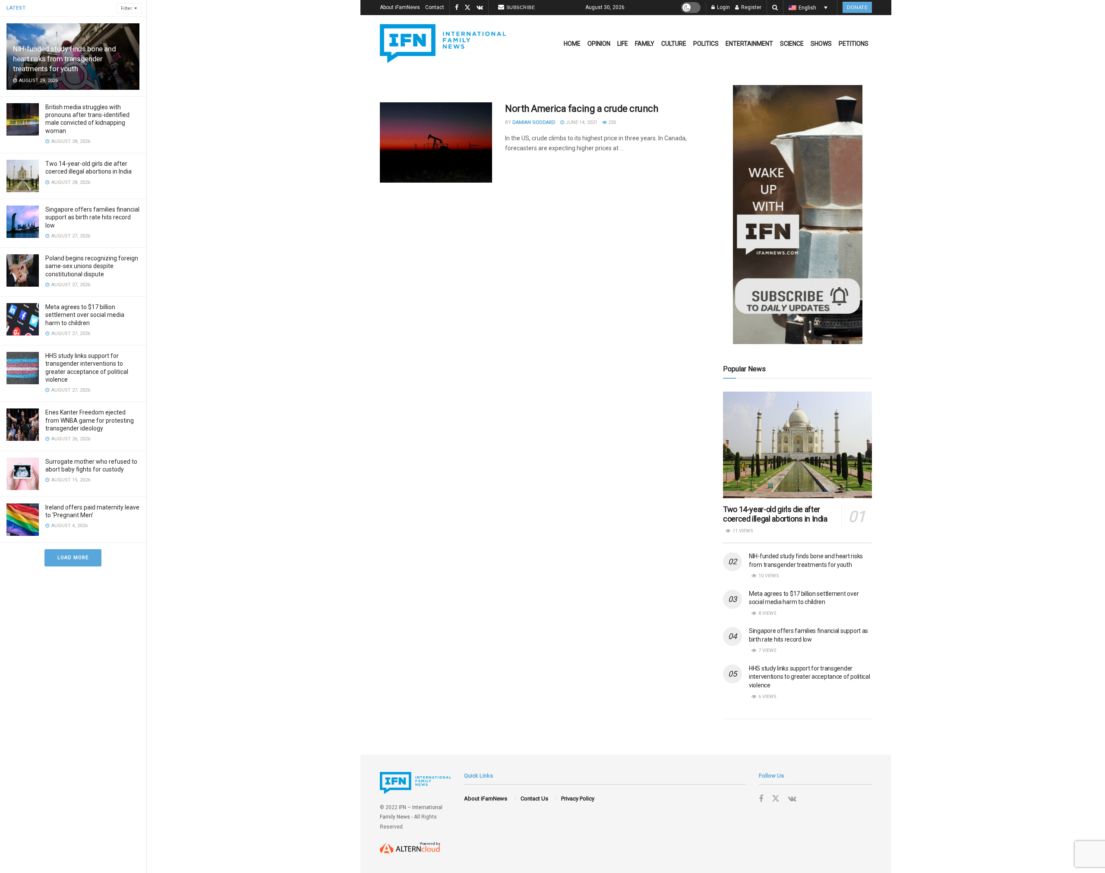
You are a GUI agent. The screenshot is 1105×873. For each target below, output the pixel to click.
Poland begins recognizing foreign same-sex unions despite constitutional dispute (91, 266)
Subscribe (520, 7)
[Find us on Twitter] (467, 8)
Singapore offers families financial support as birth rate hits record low (92, 217)
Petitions (853, 43)
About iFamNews (400, 7)
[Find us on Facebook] (456, 8)
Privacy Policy (577, 798)
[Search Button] (775, 7)
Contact (434, 7)
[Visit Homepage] (443, 43)
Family (644, 43)
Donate (857, 7)
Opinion (598, 43)
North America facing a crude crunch (581, 108)
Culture (673, 43)
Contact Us (534, 798)
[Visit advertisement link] (797, 214)
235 (611, 122)
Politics (706, 43)
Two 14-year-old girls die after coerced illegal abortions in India (775, 514)
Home (572, 43)
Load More (72, 557)
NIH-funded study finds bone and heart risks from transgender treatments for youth (64, 58)
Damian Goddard (534, 122)
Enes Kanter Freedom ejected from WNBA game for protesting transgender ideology (89, 420)
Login (723, 7)
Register (750, 7)
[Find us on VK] (480, 8)
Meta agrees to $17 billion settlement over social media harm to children (84, 315)
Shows (821, 43)
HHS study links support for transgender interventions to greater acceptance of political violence (809, 677)
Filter (126, 8)
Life (622, 43)
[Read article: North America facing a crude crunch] (436, 142)
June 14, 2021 (580, 122)
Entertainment (749, 43)
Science (792, 43)
